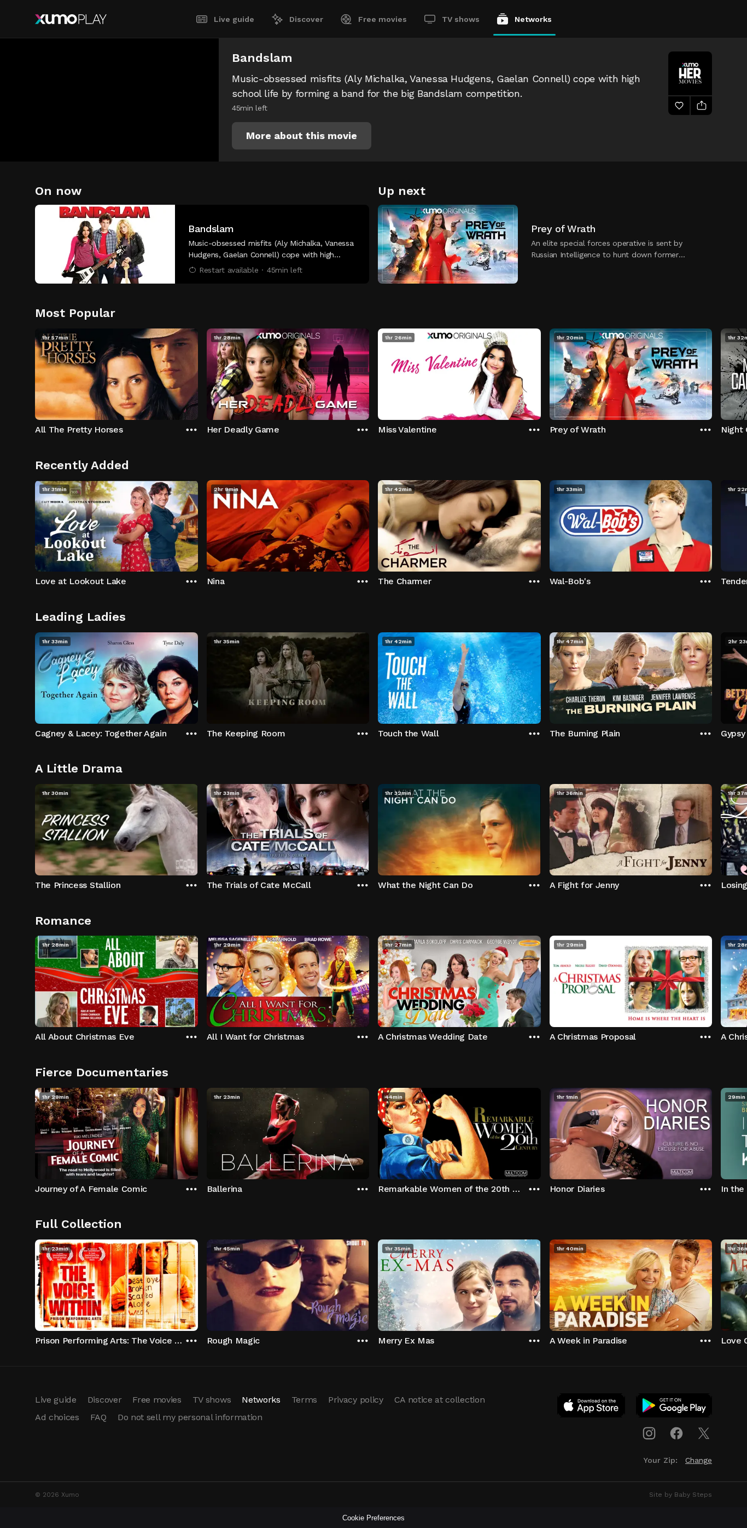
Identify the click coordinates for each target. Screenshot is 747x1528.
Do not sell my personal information (190, 1417)
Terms (304, 1399)
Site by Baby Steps (680, 1494)
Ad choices (57, 1417)
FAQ (98, 1417)
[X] (704, 1433)
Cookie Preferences (373, 1518)
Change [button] (698, 1460)
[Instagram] (649, 1433)
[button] (301, 135)
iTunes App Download (591, 1407)
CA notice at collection (439, 1399)
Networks (533, 19)
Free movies (382, 19)
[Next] (712, 372)
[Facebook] (676, 1433)
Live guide (234, 19)
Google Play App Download (674, 1407)
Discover (306, 19)
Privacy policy (355, 1399)
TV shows (461, 19)
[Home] (71, 19)
